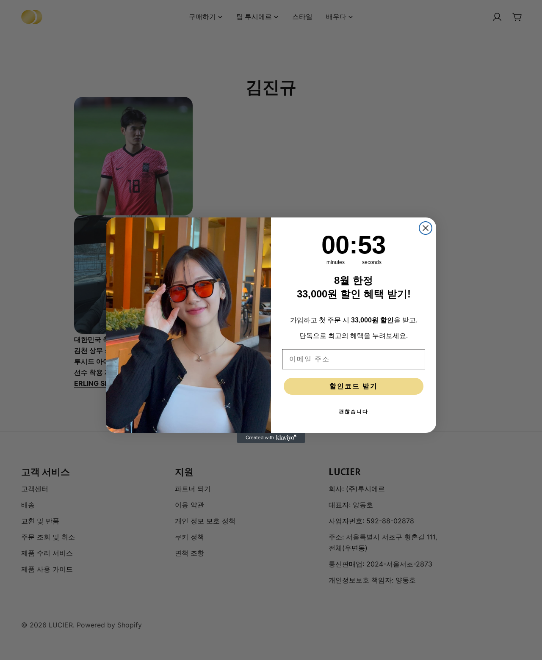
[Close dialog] (425, 228)
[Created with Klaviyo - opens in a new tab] (271, 438)
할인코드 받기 (353, 386)
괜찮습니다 (353, 412)
